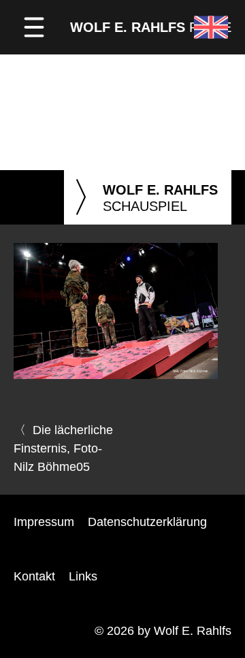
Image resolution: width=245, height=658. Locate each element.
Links (83, 576)
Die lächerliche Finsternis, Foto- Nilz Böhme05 (63, 448)
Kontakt (34, 576)
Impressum (44, 522)
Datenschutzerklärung (147, 522)
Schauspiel (144, 197)
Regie (150, 27)
